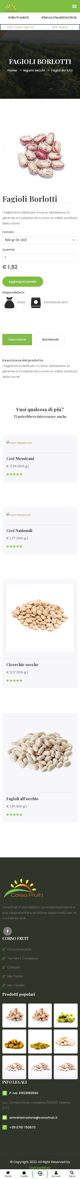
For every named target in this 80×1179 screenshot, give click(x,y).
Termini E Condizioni (22, 958)
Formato (8, 232)
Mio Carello (15, 985)
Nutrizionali (50, 339)
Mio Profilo (15, 976)
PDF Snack (60, 27)
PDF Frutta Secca (20, 27)
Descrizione (17, 339)
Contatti (13, 967)
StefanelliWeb (40, 1168)
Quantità (8, 250)
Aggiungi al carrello (23, 282)
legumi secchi (34, 70)
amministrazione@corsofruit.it (33, 1117)
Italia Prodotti (18, 17)
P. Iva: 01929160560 (23, 1093)
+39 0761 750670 (22, 1127)
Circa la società (19, 949)
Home (12, 70)
